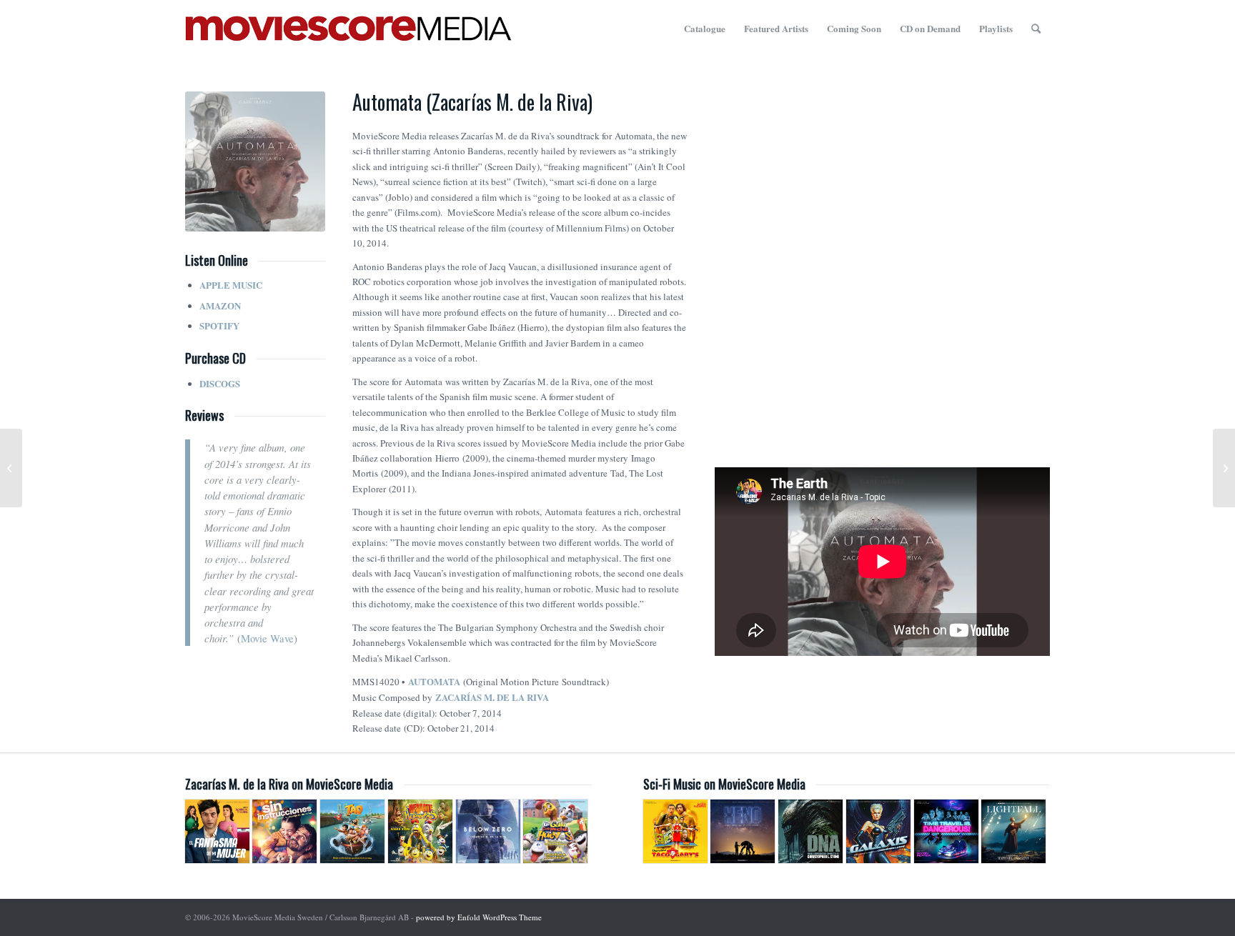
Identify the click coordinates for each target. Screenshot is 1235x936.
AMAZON (220, 305)
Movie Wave (267, 638)
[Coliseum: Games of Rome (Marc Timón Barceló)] (1224, 468)
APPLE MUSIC (230, 285)
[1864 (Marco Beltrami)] (11, 468)
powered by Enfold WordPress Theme (479, 917)
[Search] (1036, 28)
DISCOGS (219, 383)
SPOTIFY (219, 325)
